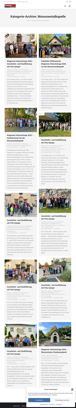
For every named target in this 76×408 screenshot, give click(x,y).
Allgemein (9, 69)
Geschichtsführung (23, 69)
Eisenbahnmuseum (58, 291)
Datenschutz (52, 404)
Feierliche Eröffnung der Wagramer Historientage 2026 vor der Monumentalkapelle (53, 64)
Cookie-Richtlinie (44, 404)
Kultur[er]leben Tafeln (26, 71)
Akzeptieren (39, 400)
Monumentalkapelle (12, 73)
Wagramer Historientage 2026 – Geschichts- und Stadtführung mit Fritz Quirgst (20, 64)
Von (12, 76)
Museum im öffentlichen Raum (15, 229)
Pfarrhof (20, 73)
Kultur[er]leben (17, 71)
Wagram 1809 (10, 74)
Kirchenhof (10, 71)
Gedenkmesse (51, 69)
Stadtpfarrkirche (56, 151)
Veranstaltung (56, 73)
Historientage (58, 69)
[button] (72, 389)
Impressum (59, 404)
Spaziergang (26, 73)
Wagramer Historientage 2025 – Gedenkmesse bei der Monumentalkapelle (20, 138)
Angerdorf (15, 69)
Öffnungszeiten (24, 1)
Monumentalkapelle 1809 (58, 71)
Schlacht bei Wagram (46, 73)
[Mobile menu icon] (69, 6)
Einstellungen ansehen (62, 400)
